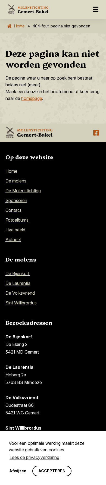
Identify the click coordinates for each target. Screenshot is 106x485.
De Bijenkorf (17, 273)
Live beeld (15, 229)
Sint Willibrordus (21, 303)
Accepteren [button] (52, 470)
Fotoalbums (17, 220)
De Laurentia (17, 283)
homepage (31, 98)
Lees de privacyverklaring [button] (34, 457)
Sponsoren (16, 200)
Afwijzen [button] (17, 470)
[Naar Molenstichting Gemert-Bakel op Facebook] (96, 133)
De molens (15, 181)
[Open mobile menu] (95, 9)
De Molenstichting (23, 190)
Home (19, 26)
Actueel (13, 239)
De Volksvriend (20, 293)
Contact (13, 210)
